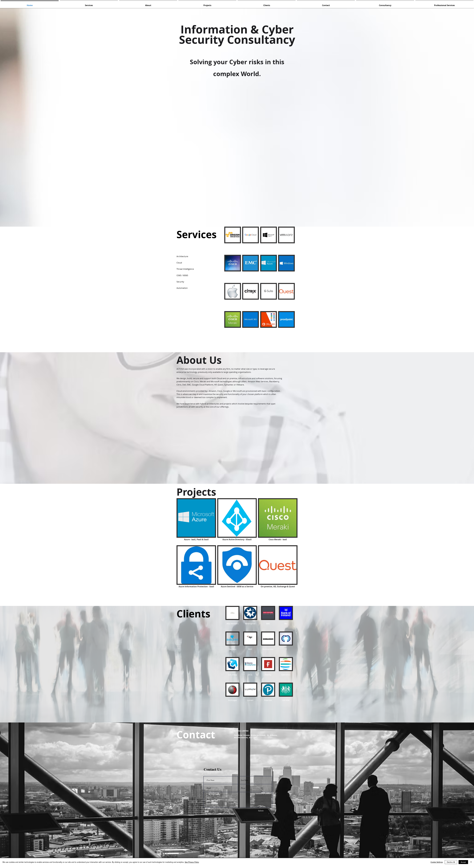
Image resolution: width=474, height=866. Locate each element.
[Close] (471, 862)
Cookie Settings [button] (437, 862)
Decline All (451, 862)
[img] (232, 240)
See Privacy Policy (192, 862)
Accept (463, 862)
